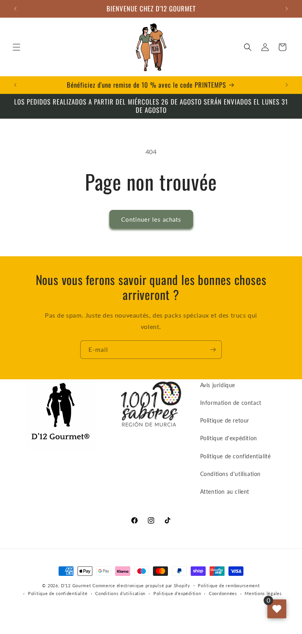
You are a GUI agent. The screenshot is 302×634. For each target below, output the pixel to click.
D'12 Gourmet (76, 585)
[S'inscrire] (212, 349)
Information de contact (230, 402)
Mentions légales (263, 593)
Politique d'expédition (228, 438)
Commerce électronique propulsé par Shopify (141, 585)
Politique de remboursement (229, 585)
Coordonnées (223, 593)
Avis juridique (217, 385)
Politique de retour (224, 420)
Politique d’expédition (177, 593)
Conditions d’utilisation (120, 593)
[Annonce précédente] (15, 8)
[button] (16, 47)
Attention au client (224, 491)
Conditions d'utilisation (230, 473)
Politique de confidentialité (235, 456)
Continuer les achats (151, 219)
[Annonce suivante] (286, 8)
